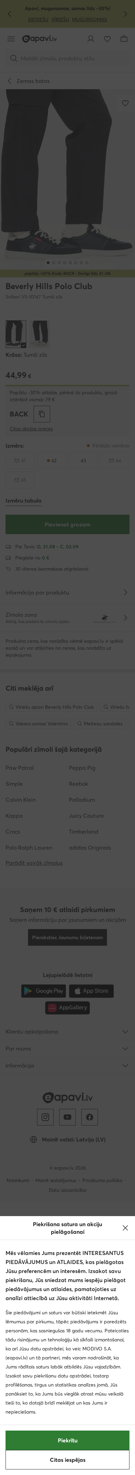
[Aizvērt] (125, 1228)
